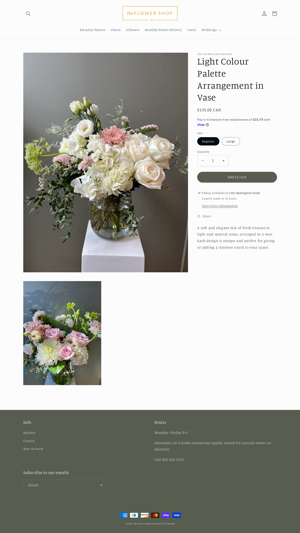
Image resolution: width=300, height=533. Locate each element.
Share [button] (206, 216)
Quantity (203, 151)
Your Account (33, 448)
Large (230, 141)
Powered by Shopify (164, 523)
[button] (28, 14)
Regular (208, 141)
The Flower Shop (142, 523)
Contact (29, 441)
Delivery (29, 432)
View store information (220, 206)
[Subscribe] (101, 485)
